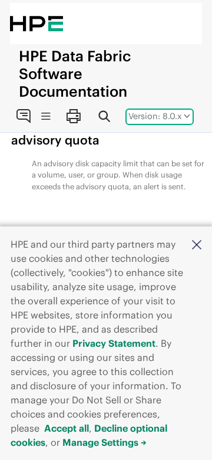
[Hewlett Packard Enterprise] (36, 23)
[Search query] (104, 116)
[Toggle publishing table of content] (45, 116)
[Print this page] (73, 116)
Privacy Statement (113, 343)
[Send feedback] (24, 116)
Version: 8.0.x (155, 116)
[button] (196, 243)
